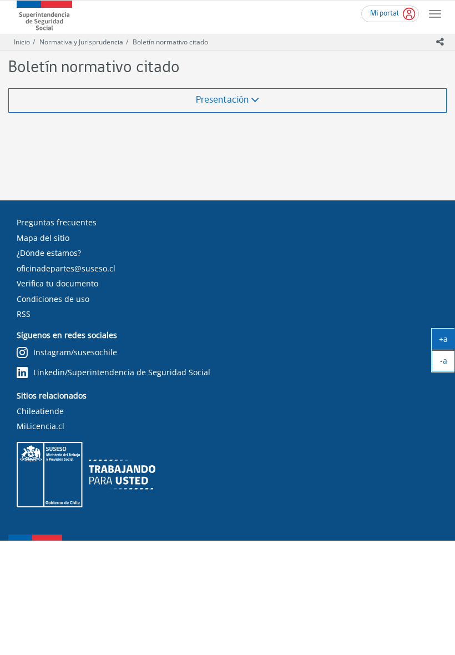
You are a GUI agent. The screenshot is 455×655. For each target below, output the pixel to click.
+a (447, 341)
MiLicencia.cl (40, 426)
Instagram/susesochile (75, 352)
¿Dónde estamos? (49, 253)
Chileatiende (40, 411)
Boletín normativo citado (170, 42)
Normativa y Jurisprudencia (81, 42)
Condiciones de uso (53, 299)
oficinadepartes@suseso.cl (66, 268)
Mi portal (384, 13)
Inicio (22, 42)
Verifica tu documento (57, 283)
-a (447, 363)
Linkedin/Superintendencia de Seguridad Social (121, 372)
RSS (24, 314)
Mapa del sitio (43, 238)
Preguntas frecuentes (57, 222)
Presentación (223, 100)
